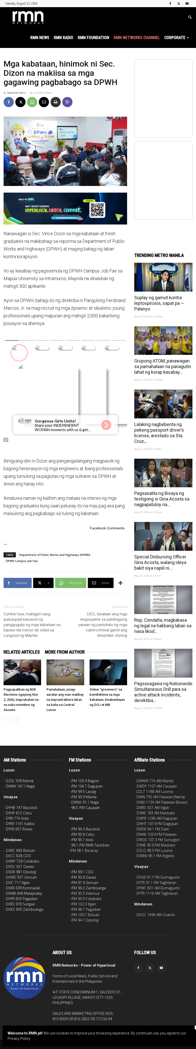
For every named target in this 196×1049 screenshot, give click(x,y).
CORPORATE (174, 37)
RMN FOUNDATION (93, 37)
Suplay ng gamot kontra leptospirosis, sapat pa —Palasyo (159, 303)
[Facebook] (170, 3)
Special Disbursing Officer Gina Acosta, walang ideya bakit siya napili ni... (160, 562)
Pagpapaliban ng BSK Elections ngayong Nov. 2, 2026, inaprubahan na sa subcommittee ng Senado (21, 700)
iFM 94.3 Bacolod (85, 829)
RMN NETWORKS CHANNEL (137, 37)
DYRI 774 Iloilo (17, 818)
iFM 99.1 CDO (82, 871)
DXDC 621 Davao (20, 866)
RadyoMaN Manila (16, 93)
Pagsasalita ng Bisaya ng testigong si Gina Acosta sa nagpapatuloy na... (161, 499)
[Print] (56, 102)
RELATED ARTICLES (22, 652)
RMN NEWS (39, 37)
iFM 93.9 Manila (83, 796)
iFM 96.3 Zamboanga (88, 887)
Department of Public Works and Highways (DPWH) (54, 555)
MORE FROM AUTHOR (65, 652)
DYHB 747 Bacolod (21, 807)
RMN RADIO (63, 37)
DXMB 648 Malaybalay (24, 893)
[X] (178, 3)
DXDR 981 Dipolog (21, 871)
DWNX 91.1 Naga (85, 802)
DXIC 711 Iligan (18, 882)
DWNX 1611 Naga (20, 786)
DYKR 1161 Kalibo (20, 823)
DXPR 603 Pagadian (22, 898)
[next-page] (15, 720)
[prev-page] (7, 720)
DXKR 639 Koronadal (23, 887)
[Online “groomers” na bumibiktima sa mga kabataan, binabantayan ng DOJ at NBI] (108, 672)
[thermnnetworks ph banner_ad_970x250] (65, 208)
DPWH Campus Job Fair (22, 561)
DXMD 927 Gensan (21, 877)
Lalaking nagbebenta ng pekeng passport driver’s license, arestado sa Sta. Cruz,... (159, 433)
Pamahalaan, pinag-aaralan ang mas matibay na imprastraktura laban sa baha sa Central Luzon (64, 700)
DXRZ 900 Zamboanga (24, 909)
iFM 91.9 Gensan (84, 882)
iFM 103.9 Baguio (85, 780)
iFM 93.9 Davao (83, 877)
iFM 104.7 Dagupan (87, 786)
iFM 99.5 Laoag (83, 791)
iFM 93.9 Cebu (82, 834)
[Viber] (67, 102)
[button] (190, 17)
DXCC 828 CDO (18, 855)
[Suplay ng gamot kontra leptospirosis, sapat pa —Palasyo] (163, 277)
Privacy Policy (19, 1038)
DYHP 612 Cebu (19, 812)
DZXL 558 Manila (19, 780)
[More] (120, 583)
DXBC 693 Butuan (20, 850)
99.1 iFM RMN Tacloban (90, 845)
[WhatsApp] (32, 102)
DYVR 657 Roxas (19, 829)
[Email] (44, 102)
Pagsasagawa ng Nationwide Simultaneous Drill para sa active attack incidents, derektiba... (163, 692)
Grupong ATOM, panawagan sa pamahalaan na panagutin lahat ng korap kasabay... (162, 366)
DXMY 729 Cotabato (22, 861)
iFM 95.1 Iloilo (82, 839)
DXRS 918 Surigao (20, 904)
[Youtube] (187, 3)
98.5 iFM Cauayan (85, 807)
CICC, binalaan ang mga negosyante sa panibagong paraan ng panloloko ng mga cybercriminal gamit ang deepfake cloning (102, 625)
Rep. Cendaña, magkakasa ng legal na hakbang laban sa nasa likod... (162, 625)
